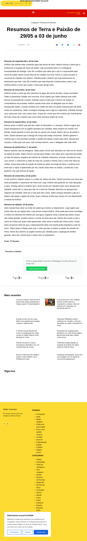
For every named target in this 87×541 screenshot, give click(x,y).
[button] (33, 12)
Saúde (38, 475)
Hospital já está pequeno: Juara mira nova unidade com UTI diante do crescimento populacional (69, 357)
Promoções (40, 414)
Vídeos (39, 459)
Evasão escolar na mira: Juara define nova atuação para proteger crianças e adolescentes (28, 321)
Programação (41, 442)
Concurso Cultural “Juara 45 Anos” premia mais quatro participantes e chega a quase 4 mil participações (28, 302)
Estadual (39, 503)
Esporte (39, 505)
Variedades (40, 462)
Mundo (39, 495)
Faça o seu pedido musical (40, 432)
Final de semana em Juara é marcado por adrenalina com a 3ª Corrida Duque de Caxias (27, 345)
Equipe (39, 445)
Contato (39, 437)
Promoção (40, 490)
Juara (38, 498)
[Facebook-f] (4, 424)
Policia (39, 492)
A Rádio (39, 447)
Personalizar (14, 532)
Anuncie (39, 440)
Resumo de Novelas (48, 23)
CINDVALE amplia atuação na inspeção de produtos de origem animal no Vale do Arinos (68, 345)
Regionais (40, 482)
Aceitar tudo (41, 532)
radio (38, 417)
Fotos (38, 500)
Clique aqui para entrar (36, 268)
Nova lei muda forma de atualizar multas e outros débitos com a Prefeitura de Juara (27, 357)
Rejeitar (27, 532)
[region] (27, 524)
